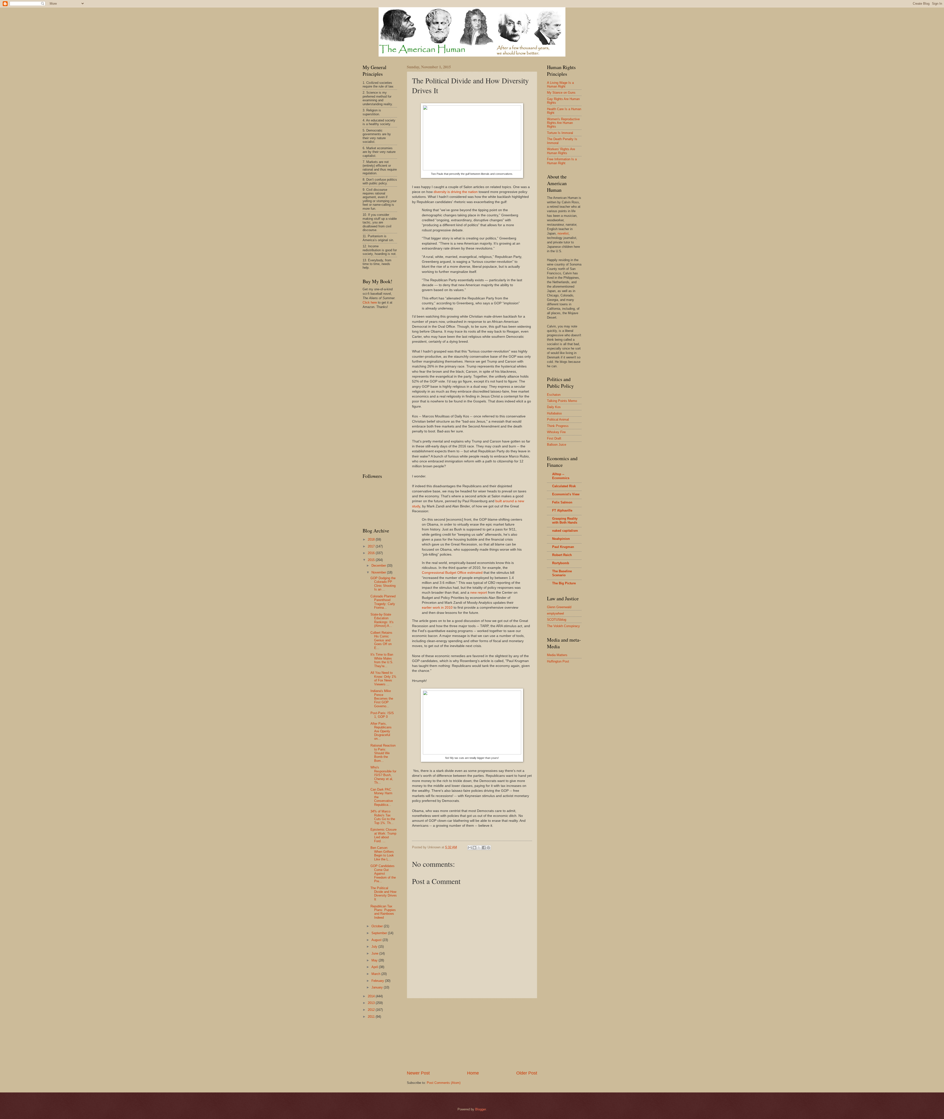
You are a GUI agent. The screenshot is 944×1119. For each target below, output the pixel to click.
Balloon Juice (556, 444)
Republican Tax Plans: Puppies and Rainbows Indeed (383, 911)
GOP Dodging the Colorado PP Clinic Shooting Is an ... (383, 583)
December (379, 565)
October (377, 926)
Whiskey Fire (556, 432)
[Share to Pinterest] (488, 847)
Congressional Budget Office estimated (452, 572)
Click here (370, 302)
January (377, 987)
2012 (372, 1010)
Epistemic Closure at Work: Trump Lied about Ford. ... (383, 835)
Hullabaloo (554, 413)
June (375, 953)
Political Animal (558, 419)
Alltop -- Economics (560, 476)
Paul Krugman (563, 547)
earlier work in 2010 (437, 607)
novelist (563, 233)
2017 (372, 546)
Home (473, 1073)
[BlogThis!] (474, 847)
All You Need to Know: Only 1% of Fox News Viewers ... (383, 678)
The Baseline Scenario (562, 573)
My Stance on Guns (561, 92)
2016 (372, 553)
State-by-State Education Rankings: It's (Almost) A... (382, 620)
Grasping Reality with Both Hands (564, 520)
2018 (372, 539)
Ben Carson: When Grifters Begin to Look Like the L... (382, 853)
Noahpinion (561, 539)
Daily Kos (554, 407)
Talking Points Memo (562, 401)
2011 (372, 1016)
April (375, 967)
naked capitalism (565, 530)
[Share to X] (479, 847)
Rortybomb (560, 563)
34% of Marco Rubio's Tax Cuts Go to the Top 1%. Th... (382, 817)
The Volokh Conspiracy (563, 626)
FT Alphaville (562, 510)
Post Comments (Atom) (443, 1083)
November (379, 572)
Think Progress (558, 426)
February (378, 981)
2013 (372, 1003)
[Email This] (469, 847)
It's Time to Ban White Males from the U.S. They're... (381, 660)
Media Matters (557, 655)
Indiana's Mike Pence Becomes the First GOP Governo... (381, 698)
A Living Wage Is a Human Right (560, 84)
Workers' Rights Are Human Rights (561, 151)
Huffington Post (558, 661)
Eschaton (553, 395)
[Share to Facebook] (483, 847)
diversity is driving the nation (456, 192)
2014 (372, 996)
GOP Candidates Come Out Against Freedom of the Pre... (383, 873)
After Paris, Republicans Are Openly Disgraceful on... (381, 731)
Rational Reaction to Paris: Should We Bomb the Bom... (383, 753)
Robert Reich (562, 555)
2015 (372, 560)
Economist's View (565, 494)
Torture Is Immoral (560, 133)
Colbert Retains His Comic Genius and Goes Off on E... (381, 640)
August (377, 940)
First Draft (554, 438)
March (376, 974)
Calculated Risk (564, 486)
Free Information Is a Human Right (562, 161)
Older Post (526, 1073)
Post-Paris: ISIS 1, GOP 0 (382, 715)
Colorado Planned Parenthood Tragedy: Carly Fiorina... (383, 601)
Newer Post (418, 1073)
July (374, 946)
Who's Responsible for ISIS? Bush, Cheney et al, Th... (383, 775)
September (379, 933)
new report (478, 592)
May (375, 960)
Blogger (480, 1109)
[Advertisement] (472, 1034)
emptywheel (555, 613)
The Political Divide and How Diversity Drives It (383, 893)
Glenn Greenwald (559, 607)
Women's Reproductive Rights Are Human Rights (563, 123)
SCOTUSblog (556, 619)
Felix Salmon (562, 502)
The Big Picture (564, 583)
